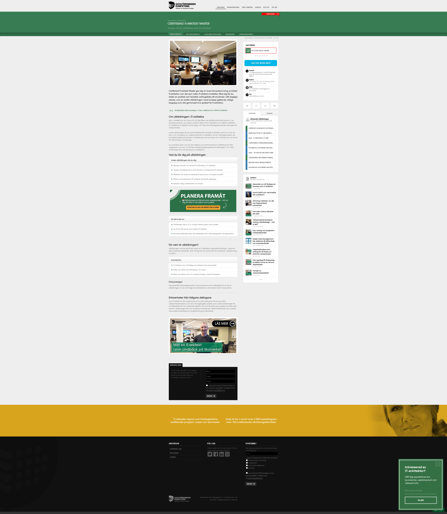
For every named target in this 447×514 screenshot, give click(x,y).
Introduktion (175, 34)
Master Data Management (260, 162)
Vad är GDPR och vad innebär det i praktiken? (264, 193)
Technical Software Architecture (262, 148)
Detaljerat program (212, 34)
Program (174, 453)
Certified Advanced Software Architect (262, 128)
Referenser (230, 34)
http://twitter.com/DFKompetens (210, 454)
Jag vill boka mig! (261, 63)
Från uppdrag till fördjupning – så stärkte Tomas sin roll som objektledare (264, 262)
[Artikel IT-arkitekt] (203, 354)
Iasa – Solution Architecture (261, 153)
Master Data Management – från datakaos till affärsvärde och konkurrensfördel (263, 241)
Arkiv (261, 279)
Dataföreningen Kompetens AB (182, 5)
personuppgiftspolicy (217, 390)
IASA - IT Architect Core (258, 138)
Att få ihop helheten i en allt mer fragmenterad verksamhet (263, 203)
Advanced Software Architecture (262, 167)
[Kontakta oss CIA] (203, 213)
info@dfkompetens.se (224, 500)
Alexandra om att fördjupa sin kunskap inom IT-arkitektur (264, 185)
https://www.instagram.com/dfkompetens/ (227, 454)
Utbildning (221, 7)
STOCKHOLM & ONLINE (260, 50)
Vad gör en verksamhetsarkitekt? (261, 272)
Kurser (173, 457)
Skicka (209, 396)
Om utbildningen (193, 34)
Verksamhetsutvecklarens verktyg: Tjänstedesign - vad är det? (263, 222)
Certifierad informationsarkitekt (262, 157)
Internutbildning (233, 7)
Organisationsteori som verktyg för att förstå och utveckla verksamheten (262, 251)
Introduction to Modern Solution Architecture (262, 133)
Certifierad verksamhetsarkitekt (262, 143)
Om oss (274, 7)
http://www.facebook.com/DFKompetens (215, 454)
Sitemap (234, 500)
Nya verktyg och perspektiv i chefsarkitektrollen (264, 231)
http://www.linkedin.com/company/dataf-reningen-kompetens (221, 454)
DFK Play (266, 7)
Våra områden (247, 7)
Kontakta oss (175, 449)
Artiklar (258, 7)
